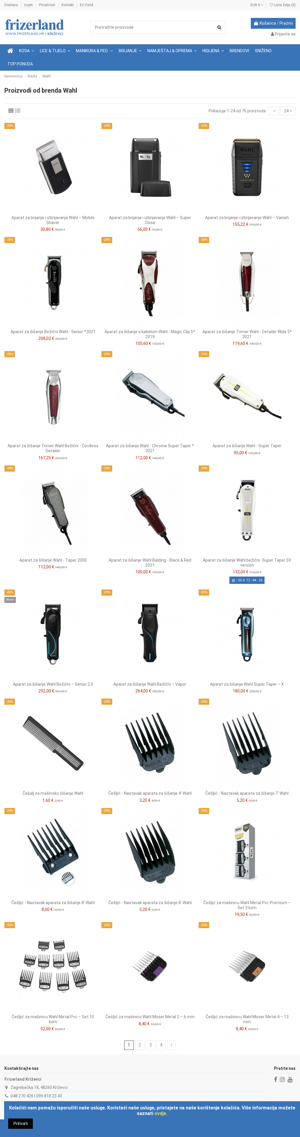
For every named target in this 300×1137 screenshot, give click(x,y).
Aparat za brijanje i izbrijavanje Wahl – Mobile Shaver (53, 220)
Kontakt (68, 5)
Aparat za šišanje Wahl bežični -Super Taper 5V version (247, 562)
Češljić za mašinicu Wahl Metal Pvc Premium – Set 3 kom (247, 905)
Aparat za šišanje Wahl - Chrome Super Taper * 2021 (150, 448)
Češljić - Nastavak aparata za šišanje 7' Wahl (247, 793)
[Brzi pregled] (57, 210)
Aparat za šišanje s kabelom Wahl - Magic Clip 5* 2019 (150, 334)
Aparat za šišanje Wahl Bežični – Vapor (149, 684)
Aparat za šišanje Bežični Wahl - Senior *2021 (53, 331)
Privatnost (47, 5)
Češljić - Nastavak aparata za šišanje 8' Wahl (53, 902)
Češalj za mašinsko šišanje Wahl (53, 793)
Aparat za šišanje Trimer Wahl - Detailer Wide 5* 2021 (247, 334)
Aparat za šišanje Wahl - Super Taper (247, 445)
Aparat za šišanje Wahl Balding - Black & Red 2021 (150, 562)
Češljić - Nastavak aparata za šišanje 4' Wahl (150, 793)
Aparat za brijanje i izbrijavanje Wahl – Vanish (247, 217)
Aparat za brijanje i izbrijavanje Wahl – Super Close (150, 220)
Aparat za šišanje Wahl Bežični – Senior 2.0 (53, 684)
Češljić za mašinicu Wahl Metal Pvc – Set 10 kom (53, 1019)
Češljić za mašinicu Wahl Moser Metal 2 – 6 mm (150, 1016)
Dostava (11, 5)
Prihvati (20, 1123)
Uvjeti (29, 5)
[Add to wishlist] (49, 210)
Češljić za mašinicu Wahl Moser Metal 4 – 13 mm (247, 1019)
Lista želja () (284, 5)
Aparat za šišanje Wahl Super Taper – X (247, 684)
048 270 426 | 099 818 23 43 (36, 1096)
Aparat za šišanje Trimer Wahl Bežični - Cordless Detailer (53, 448)
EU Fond (86, 5)
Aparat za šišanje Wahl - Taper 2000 (53, 560)
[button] (55, 50)
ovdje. (160, 1113)
